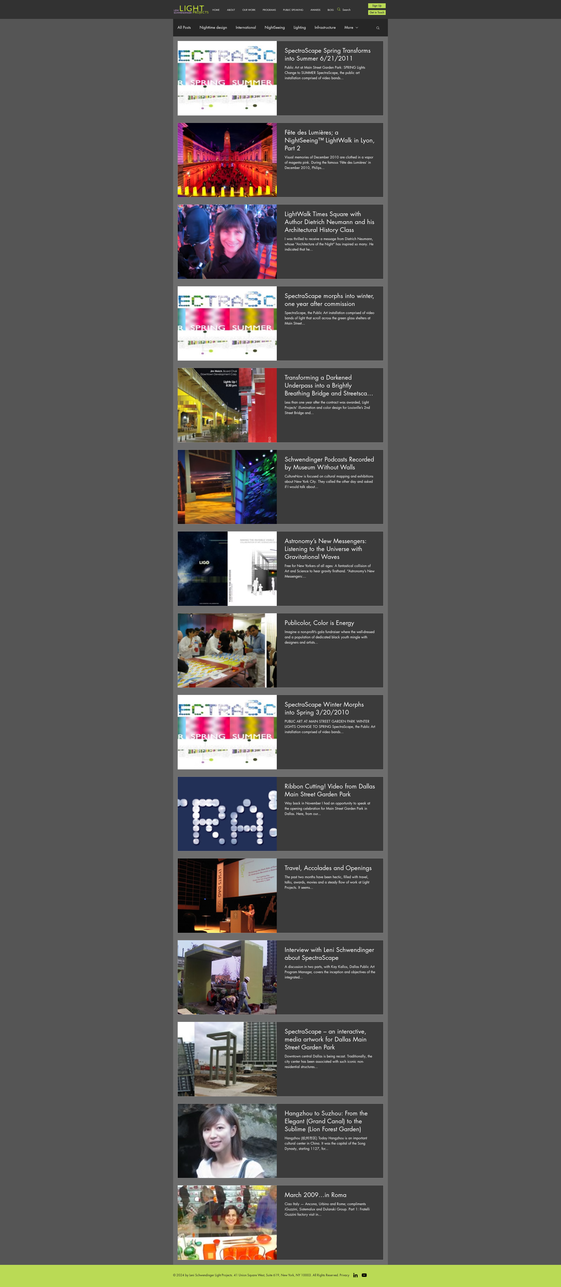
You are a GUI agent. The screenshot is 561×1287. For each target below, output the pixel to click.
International (246, 27)
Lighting (300, 27)
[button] (249, 10)
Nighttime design (213, 27)
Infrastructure (325, 27)
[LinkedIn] (355, 1275)
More (348, 27)
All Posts (184, 27)
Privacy (344, 1275)
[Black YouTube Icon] (364, 1275)
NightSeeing (275, 27)
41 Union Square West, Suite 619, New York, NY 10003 (272, 1275)
